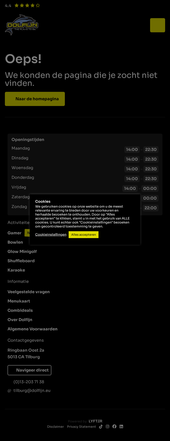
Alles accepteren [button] (83, 235)
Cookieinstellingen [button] (50, 235)
